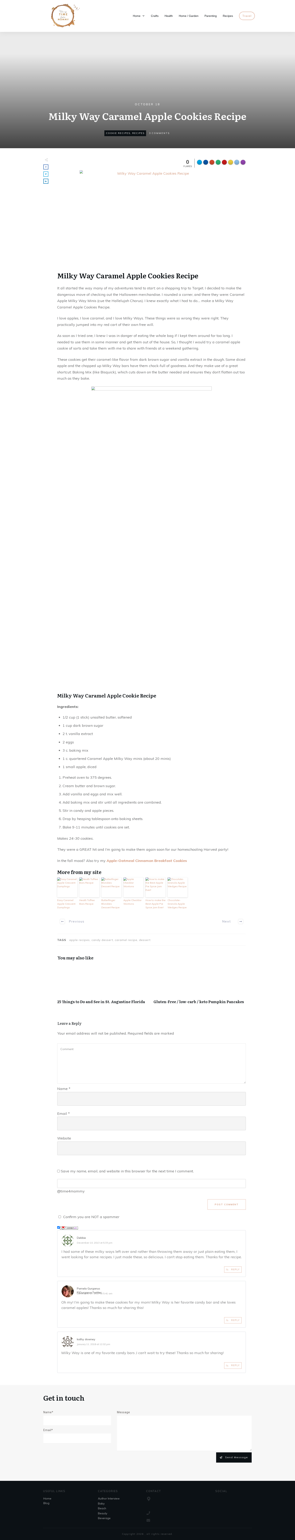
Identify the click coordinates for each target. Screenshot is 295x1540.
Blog (46, 1503)
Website (64, 1138)
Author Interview (109, 1498)
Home (47, 1498)
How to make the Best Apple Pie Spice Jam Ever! (155, 904)
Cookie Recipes (118, 133)
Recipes (138, 133)
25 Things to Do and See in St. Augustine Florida (103, 986)
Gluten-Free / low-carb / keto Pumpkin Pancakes (200, 986)
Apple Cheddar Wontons (132, 902)
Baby (101, 1503)
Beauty (102, 1513)
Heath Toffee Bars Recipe (87, 902)
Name (63, 1088)
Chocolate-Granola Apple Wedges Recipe (177, 904)
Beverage (104, 1518)
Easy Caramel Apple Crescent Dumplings (66, 904)
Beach (102, 1508)
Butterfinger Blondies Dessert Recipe (110, 904)
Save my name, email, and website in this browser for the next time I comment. (127, 1171)
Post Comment (227, 1204)
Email (63, 1113)
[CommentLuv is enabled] (69, 1227)
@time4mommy (71, 1191)
